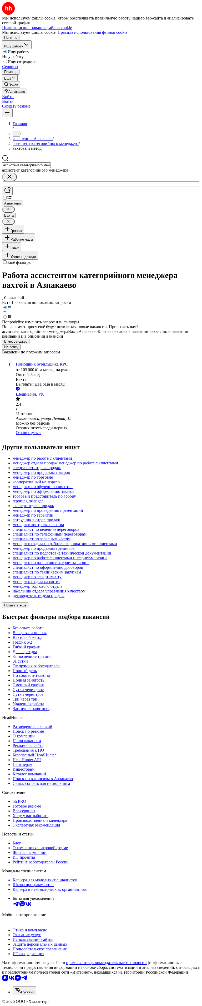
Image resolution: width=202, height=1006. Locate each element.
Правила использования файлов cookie (92, 32)
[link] (11, 84)
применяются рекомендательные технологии (106, 962)
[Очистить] (9, 177)
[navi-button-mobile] (7, 113)
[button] (8, 96)
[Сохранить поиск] (7, 191)
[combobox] (26, 165)
